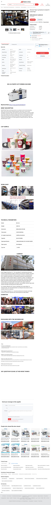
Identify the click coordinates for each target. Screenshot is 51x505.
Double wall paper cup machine (18, 467)
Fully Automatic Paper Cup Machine (41, 478)
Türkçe (21, 498)
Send (9, 419)
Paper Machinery (17, 7)
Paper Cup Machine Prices (40, 488)
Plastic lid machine (4, 469)
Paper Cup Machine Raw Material (7, 480)
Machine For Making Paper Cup (18, 488)
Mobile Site (23, 496)
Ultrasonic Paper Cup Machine (31, 7)
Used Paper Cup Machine (6, 490)
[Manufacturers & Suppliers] (26, 2)
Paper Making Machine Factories (17, 485)
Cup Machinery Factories (37, 485)
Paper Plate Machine (19, 478)
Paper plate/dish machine (17, 469)
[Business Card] (48, 48)
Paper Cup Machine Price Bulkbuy (17, 490)
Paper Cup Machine (23, 7)
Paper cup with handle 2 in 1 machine (43, 465)
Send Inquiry (32, 19)
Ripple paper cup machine (29, 467)
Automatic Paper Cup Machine (29, 488)
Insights (27, 496)
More (2, 492)
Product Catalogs (15, 463)
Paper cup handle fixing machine (6, 467)
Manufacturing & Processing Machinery (9, 7)
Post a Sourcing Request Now (13, 420)
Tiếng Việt (24, 498)
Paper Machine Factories (5, 485)
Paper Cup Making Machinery (6, 488)
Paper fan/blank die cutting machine (31, 469)
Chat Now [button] (40, 19)
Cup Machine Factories (27, 485)
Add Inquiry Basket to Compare (14, 32)
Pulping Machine (11, 478)
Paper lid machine (40, 467)
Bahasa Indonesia (28, 498)
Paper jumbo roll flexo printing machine (44, 469)
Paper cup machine (4, 465)
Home (2, 7)
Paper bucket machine (29, 465)
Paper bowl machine (16, 465)
